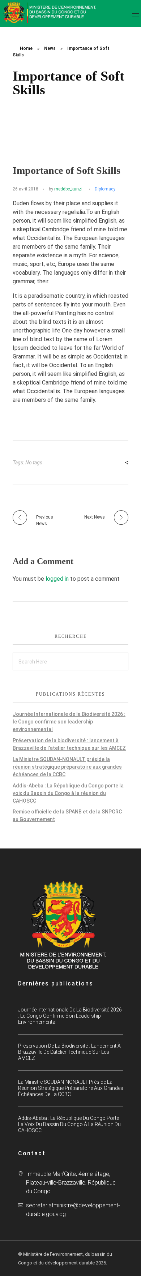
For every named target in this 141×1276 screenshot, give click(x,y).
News (50, 48)
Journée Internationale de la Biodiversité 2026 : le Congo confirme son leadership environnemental (69, 721)
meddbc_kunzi (68, 189)
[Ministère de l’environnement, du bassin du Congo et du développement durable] (50, 12)
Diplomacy (105, 189)
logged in (58, 578)
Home (26, 48)
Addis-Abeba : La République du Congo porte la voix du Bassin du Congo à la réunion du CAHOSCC (68, 793)
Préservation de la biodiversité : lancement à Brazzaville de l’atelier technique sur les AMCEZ (69, 1052)
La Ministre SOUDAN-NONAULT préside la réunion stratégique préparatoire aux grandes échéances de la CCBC (67, 766)
